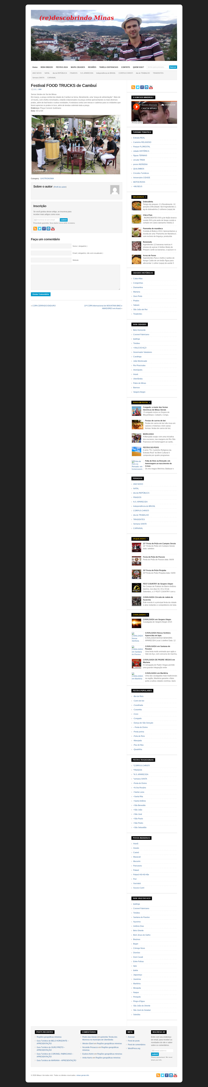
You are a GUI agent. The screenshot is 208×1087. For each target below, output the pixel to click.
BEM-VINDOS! (47, 67)
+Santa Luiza (138, 792)
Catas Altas (138, 279)
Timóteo (136, 343)
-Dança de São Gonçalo (143, 723)
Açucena (137, 922)
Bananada (147, 242)
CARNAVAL (51, 78)
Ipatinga (136, 339)
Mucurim (136, 861)
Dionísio (136, 953)
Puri (135, 879)
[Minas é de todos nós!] (104, 60)
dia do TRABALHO (143, 73)
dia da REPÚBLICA (60, 73)
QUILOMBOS (138, 169)
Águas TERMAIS (140, 155)
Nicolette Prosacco (90, 1047)
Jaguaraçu (137, 975)
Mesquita (137, 988)
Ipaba (135, 970)
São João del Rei (140, 309)
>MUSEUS (137, 186)
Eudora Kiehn (88, 1054)
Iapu (135, 966)
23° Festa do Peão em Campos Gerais (159, 544)
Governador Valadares (142, 352)
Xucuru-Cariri (138, 888)
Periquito (137, 997)
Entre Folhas (138, 961)
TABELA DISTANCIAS (108, 67)
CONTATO (125, 67)
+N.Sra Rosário (139, 788)
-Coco (135, 714)
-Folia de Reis (139, 736)
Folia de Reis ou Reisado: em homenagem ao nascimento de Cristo (158, 463)
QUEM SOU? (138, 67)
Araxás (136, 848)
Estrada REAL (139, 138)
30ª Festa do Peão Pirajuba (154, 570)
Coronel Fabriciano (141, 334)
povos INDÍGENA (140, 164)
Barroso (136, 388)
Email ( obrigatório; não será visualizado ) (88, 253)
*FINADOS (137, 770)
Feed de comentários (136, 1045)
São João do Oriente (141, 1006)
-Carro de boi (138, 701)
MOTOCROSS (139, 182)
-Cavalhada (138, 705)
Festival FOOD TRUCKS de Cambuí (64, 85)
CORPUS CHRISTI (126, 73)
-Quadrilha (137, 749)
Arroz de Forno (149, 255)
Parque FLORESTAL (141, 147)
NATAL (47, 73)
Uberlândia (138, 379)
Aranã (135, 844)
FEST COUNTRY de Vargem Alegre (158, 584)
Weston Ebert (87, 1043)
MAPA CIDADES (78, 67)
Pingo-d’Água (139, 1001)
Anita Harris (87, 1058)
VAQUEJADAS (139, 539)
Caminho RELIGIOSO (142, 142)
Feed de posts (134, 1041)
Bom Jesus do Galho (141, 935)
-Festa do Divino (140, 783)
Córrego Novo (139, 948)
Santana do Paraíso (141, 917)
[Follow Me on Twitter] (39, 228)
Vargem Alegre (139, 392)
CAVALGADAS (139, 615)
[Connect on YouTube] (53, 228)
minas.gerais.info (82, 1075)
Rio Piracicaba (139, 365)
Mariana (136, 292)
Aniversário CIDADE (141, 178)
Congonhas (138, 283)
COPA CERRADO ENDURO (44, 306)
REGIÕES (92, 67)
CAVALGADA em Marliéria (156, 673)
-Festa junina (138, 732)
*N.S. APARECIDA (140, 774)
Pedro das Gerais (89, 1037)
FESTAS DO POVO (151, 447)
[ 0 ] (35, 89)
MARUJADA (148, 434)
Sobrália (136, 1015)
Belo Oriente (138, 930)
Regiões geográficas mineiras (49, 1037)
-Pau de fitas (138, 745)
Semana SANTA (38, 78)
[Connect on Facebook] (44, 228)
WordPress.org (134, 1048)
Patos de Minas (139, 383)
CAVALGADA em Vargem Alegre (157, 619)
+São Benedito (139, 805)
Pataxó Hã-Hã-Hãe (141, 875)
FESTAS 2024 (62, 67)
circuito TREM (139, 160)
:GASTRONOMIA (47, 178)
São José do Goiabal (142, 1010)
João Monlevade (140, 361)
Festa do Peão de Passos (154, 557)
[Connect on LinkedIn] (48, 228)
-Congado (137, 718)
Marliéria (137, 984)
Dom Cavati (138, 957)
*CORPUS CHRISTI (141, 766)
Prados (136, 301)
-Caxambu (137, 710)
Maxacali (137, 857)
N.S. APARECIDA (86, 73)
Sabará (136, 305)
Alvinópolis (137, 370)
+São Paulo (138, 819)
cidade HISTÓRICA (141, 151)
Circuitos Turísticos (141, 173)
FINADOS (73, 73)
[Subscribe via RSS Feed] (35, 228)
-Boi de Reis (138, 696)
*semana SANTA (140, 779)
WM (40, 89)
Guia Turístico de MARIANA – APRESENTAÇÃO (56, 1060)
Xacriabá (137, 883)
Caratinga (137, 357)
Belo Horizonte (139, 330)
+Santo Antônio (139, 801)
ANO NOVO (37, 73)
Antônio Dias (138, 926)
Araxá (135, 374)
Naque (136, 992)
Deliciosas (138, 197)
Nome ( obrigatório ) (80, 246)
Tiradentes (137, 314)
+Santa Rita (138, 796)
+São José (137, 814)
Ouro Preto (137, 296)
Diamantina (138, 287)
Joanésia (137, 979)
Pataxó (136, 870)
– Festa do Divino (140, 727)
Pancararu (137, 866)
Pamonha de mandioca (153, 228)
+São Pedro (138, 823)
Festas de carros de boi (155, 421)
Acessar (131, 1037)
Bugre (135, 944)
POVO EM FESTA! (140, 402)
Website (76, 260)
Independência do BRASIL (106, 73)
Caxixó (136, 852)
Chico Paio (147, 215)
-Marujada (137, 741)
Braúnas (136, 939)
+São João (137, 810)
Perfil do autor (60, 187)
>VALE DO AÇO (139, 348)
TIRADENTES (158, 73)
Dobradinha (148, 202)
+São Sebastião (139, 827)
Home (35, 67)
